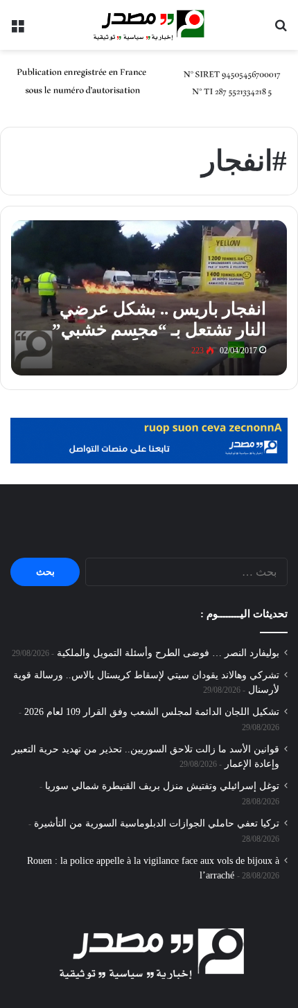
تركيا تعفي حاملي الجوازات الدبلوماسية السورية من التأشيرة (156, 823)
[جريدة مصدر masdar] (149, 25)
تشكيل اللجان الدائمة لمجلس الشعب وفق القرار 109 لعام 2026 (151, 712)
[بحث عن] (281, 30)
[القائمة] (17, 30)
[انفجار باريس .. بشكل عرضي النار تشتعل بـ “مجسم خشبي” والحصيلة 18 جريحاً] (148, 297)
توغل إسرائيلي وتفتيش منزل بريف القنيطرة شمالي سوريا (162, 786)
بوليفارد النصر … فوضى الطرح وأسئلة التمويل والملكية (168, 653)
